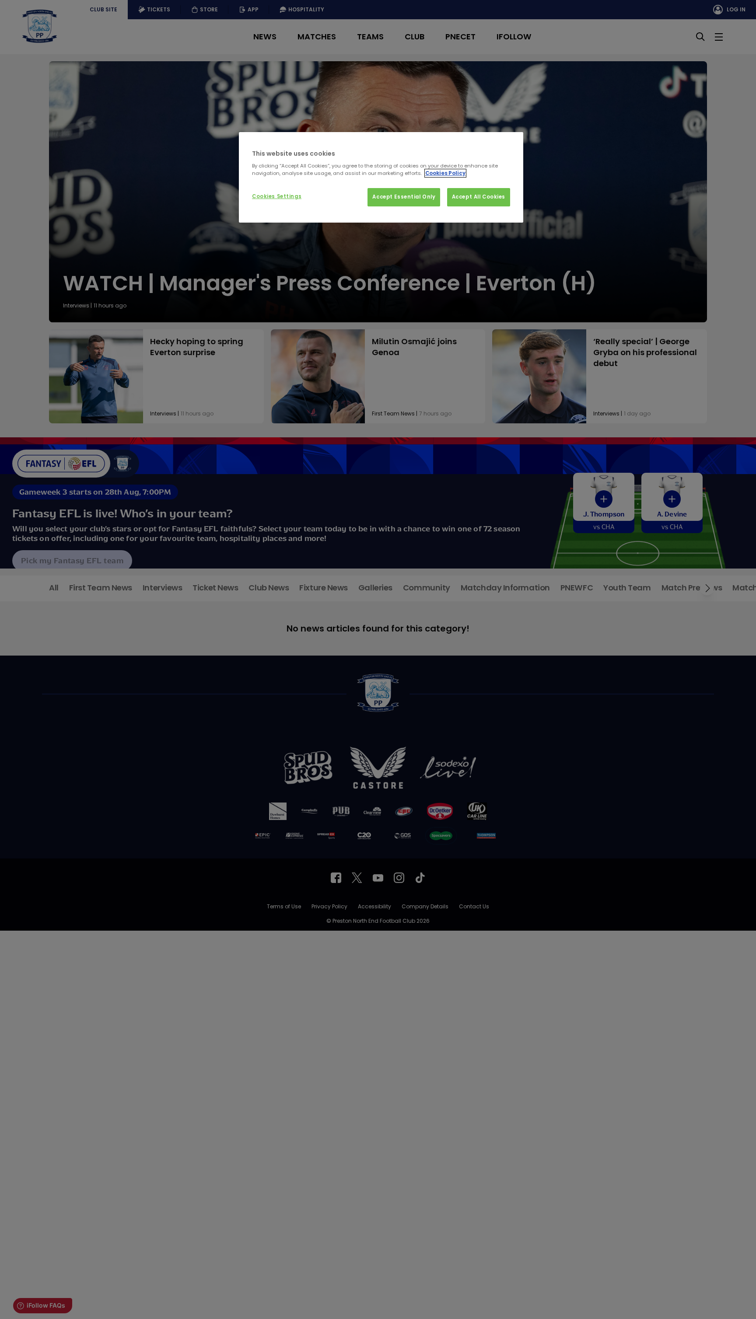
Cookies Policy (445, 173)
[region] (381, 177)
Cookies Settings (276, 196)
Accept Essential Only (403, 196)
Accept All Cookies (478, 196)
